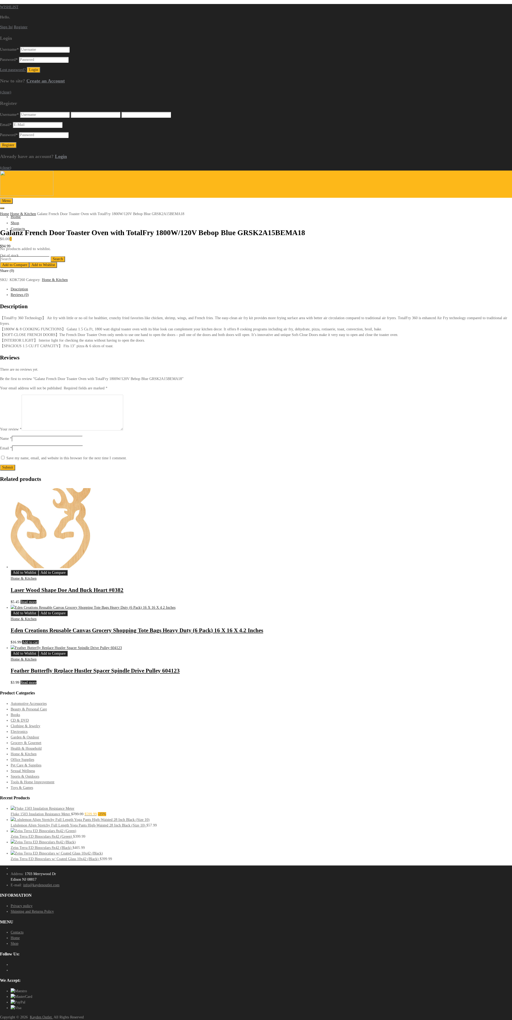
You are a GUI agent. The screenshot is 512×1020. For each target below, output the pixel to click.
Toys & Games (22, 788)
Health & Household (26, 748)
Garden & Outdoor (25, 737)
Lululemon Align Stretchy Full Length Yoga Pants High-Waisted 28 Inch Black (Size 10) (78, 825)
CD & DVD (20, 720)
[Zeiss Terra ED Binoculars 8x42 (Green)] (43, 831)
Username (9, 49)
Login (61, 156)
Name (6, 439)
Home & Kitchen (23, 214)
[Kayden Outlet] (26, 194)
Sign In (6, 27)
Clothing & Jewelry (25, 726)
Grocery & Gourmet (26, 743)
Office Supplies (22, 760)
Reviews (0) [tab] (20, 295)
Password (9, 59)
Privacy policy (22, 906)
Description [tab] (19, 289)
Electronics (19, 732)
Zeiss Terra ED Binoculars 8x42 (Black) (42, 848)
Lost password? (13, 70)
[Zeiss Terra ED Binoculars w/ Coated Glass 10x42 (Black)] (57, 853)
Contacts (17, 932)
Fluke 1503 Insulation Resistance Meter (41, 814)
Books (15, 715)
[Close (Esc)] (506, 6)
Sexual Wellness (23, 771)
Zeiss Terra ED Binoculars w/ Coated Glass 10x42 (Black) (55, 859)
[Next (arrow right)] (502, 510)
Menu (6, 201)
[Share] (494, 6)
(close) (5, 92)
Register (20, 27)
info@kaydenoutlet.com (41, 885)
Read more (28, 602)
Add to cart (30, 642)
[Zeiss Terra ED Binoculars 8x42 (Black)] (43, 842)
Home (4, 214)
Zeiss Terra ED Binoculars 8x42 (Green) (42, 837)
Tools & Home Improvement (32, 782)
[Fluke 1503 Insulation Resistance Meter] (42, 808)
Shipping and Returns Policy (32, 912)
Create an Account (45, 81)
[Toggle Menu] (2, 208)
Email (6, 124)
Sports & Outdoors (25, 776)
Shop (15, 223)
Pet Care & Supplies (26, 765)
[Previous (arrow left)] (9, 510)
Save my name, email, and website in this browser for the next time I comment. (66, 458)
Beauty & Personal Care (29, 709)
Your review (11, 429)
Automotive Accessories (29, 704)
